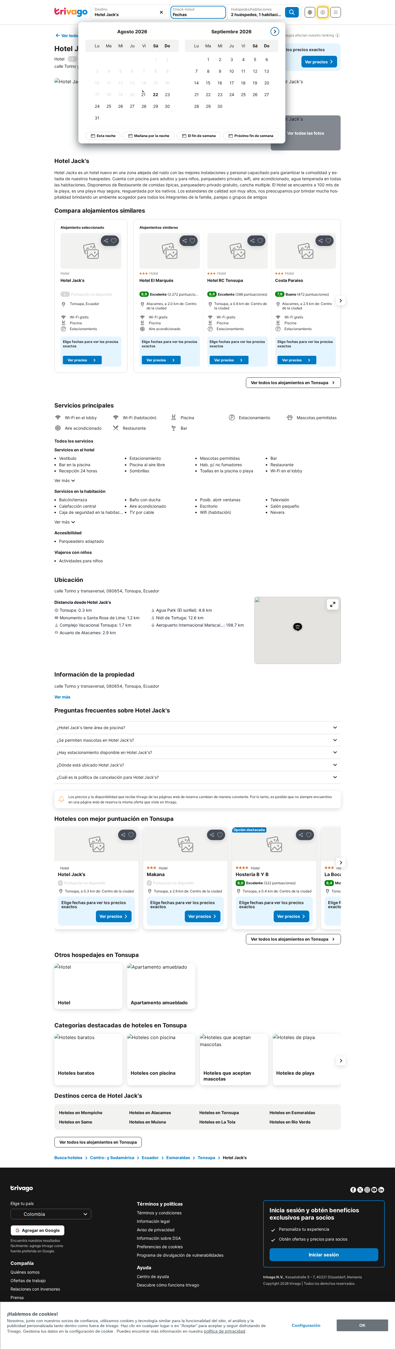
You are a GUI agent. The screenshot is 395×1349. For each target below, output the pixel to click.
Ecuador (150, 1157)
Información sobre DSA (159, 1238)
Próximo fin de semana (253, 135)
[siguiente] (274, 31)
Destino (101, 9)
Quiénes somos (25, 1272)
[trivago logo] (71, 12)
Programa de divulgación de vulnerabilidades (180, 1255)
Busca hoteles (68, 1157)
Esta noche (106, 135)
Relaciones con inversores (35, 1288)
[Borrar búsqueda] (161, 12)
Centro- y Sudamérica (112, 1157)
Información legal (153, 1221)
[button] (130, 12)
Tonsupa (206, 1157)
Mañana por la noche (151, 135)
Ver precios (316, 61)
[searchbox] (130, 14)
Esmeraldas (178, 1157)
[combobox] (130, 12)
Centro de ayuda (153, 1276)
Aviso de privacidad (156, 1229)
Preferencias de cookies (160, 1246)
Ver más (62, 480)
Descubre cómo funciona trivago (168, 1284)
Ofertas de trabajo (28, 1280)
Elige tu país (22, 1203)
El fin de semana (202, 135)
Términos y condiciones (159, 1212)
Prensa (17, 1297)
